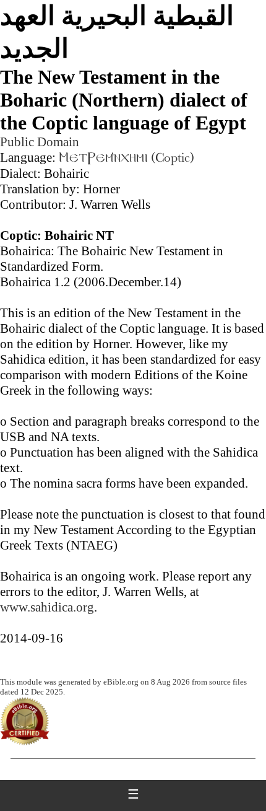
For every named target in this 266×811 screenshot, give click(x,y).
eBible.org (121, 681)
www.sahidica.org (47, 607)
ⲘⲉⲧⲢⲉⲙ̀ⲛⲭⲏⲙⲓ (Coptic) (126, 158)
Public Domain (39, 141)
